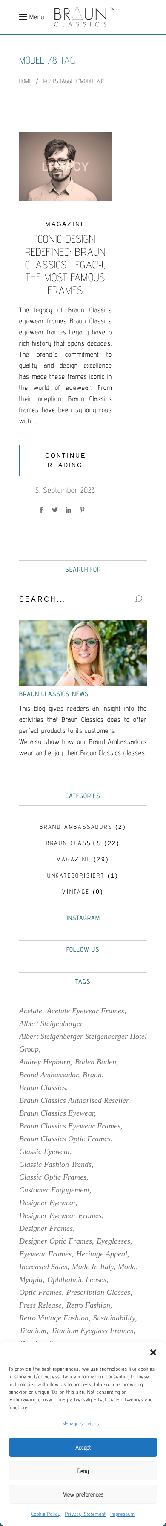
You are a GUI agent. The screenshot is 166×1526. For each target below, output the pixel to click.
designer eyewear (47, 1202)
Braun (92, 1074)
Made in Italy (93, 1266)
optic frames (40, 1292)
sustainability (114, 1318)
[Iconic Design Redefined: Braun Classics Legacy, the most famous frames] (65, 166)
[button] (153, 1352)
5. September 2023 (65, 489)
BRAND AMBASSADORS (76, 826)
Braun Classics (42, 1087)
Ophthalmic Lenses (76, 1279)
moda (127, 1266)
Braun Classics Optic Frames (65, 1138)
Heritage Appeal (101, 1254)
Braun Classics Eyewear (56, 1113)
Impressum (122, 1514)
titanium (32, 1330)
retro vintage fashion (54, 1318)
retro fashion (88, 1305)
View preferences (83, 1494)
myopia (31, 1279)
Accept (83, 1447)
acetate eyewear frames (85, 1010)
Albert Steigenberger (50, 1023)
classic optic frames (52, 1177)
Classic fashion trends (55, 1164)
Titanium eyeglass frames (92, 1330)
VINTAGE (76, 891)
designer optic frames (55, 1241)
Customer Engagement (54, 1190)
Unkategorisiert (76, 875)
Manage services (81, 1423)
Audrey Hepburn (44, 1062)
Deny (83, 1470)
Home (25, 81)
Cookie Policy (46, 1514)
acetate (30, 1010)
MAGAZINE (65, 224)
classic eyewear (44, 1151)
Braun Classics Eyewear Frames (69, 1126)
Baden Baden (95, 1062)
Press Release (40, 1305)
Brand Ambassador (48, 1074)
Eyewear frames (45, 1254)
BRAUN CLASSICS (73, 843)
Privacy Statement (85, 1514)
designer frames (46, 1228)
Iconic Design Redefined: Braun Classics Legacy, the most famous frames (65, 264)
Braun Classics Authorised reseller (73, 1100)
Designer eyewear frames (60, 1215)
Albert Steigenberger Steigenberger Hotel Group (83, 1042)
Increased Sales (43, 1266)
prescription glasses (98, 1292)
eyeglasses (113, 1241)
